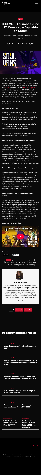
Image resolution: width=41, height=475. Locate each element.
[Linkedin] (19, 300)
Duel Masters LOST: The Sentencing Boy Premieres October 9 (19, 392)
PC (16, 262)
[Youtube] (37, 445)
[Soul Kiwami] (20, 275)
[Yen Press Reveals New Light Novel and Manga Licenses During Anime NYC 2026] (5, 372)
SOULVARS (9, 264)
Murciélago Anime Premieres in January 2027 (20, 347)
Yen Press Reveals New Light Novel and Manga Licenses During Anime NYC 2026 (20, 377)
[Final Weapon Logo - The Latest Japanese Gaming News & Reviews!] (6, 3)
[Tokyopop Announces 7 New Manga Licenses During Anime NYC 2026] (5, 400)
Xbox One (21, 264)
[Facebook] (17, 310)
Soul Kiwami (13, 44)
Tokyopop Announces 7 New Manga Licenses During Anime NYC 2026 (18, 406)
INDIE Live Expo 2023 (30, 88)
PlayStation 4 (23, 262)
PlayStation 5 (32, 262)
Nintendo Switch (9, 262)
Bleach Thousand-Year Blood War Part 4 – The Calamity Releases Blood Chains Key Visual (21, 362)
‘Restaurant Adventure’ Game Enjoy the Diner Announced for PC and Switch (28, 424)
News (20, 19)
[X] (22, 300)
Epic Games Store (16, 260)
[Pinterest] (26, 310)
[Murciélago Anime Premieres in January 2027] (5, 341)
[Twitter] (33, 445)
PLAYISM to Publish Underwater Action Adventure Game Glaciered (10, 423)
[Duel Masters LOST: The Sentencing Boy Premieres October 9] (5, 386)
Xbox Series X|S (30, 264)
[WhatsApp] (30, 310)
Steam (7, 88)
